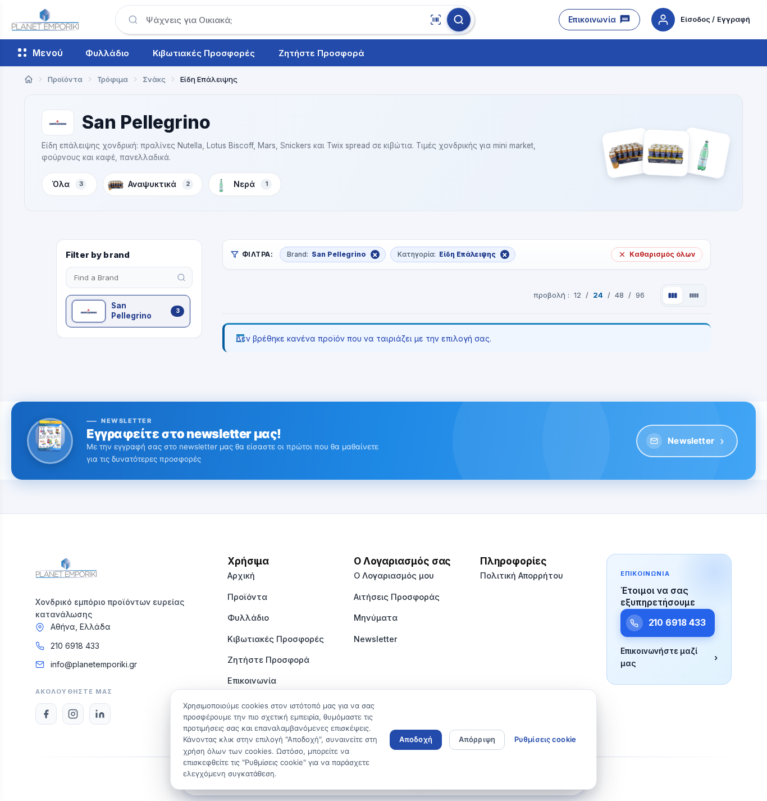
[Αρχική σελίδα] (28, 79)
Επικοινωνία (592, 19)
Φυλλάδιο (107, 53)
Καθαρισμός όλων (662, 254)
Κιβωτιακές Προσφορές (204, 53)
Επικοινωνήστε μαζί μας (669, 657)
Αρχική (241, 575)
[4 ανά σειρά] (694, 295)
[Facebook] (46, 714)
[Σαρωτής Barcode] (435, 19)
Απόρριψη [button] (477, 739)
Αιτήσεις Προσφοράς (397, 597)
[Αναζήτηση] (459, 19)
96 (640, 294)
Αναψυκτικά (159, 184)
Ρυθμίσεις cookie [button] (545, 739)
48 (619, 294)
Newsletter (696, 441)
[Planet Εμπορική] (45, 20)
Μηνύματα (376, 617)
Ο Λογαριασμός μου (394, 575)
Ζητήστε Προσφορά (321, 53)
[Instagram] (73, 714)
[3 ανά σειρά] (672, 295)
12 (577, 294)
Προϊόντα (247, 597)
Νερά (251, 184)
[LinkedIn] (100, 714)
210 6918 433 (75, 645)
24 (598, 294)
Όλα (67, 184)
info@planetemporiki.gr (94, 664)
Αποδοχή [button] (415, 739)
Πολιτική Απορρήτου (521, 575)
